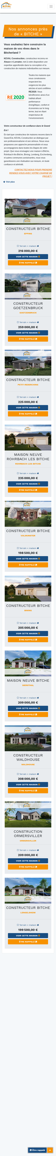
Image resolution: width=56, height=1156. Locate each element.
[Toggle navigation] (51, 6)
